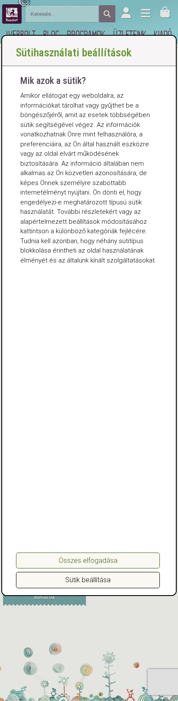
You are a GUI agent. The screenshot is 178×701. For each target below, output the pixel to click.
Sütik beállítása (88, 580)
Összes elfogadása (88, 560)
